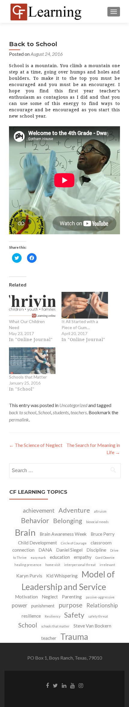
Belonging (67, 521)
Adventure (74, 510)
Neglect (50, 596)
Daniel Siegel (69, 550)
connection (23, 550)
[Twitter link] (55, 685)
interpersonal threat (80, 565)
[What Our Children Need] (32, 305)
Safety (74, 615)
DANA (45, 550)
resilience (31, 616)
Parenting (72, 596)
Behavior (35, 520)
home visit (52, 565)
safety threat (98, 616)
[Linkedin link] (64, 685)
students (61, 412)
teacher (48, 638)
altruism (100, 511)
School (44, 412)
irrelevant (107, 565)
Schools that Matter (28, 376)
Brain (25, 532)
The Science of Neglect (35, 445)
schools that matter (55, 626)
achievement (39, 510)
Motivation (26, 596)
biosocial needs (97, 522)
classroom (101, 542)
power (19, 605)
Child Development (37, 542)
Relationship (102, 605)
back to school (22, 412)
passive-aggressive (100, 597)
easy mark (38, 557)
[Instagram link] (81, 685)
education (60, 557)
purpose (70, 605)
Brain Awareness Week (63, 534)
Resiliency (52, 616)
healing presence (27, 565)
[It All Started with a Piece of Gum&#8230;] (85, 305)
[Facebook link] (47, 685)
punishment (43, 605)
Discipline (96, 550)
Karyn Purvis (29, 575)
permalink (19, 419)
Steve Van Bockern (92, 625)
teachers (78, 412)
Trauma (74, 636)
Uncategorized (73, 405)
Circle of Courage (74, 543)
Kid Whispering (62, 575)
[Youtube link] (72, 685)
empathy (83, 557)
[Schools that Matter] (32, 360)
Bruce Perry (103, 534)
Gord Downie (105, 557)
